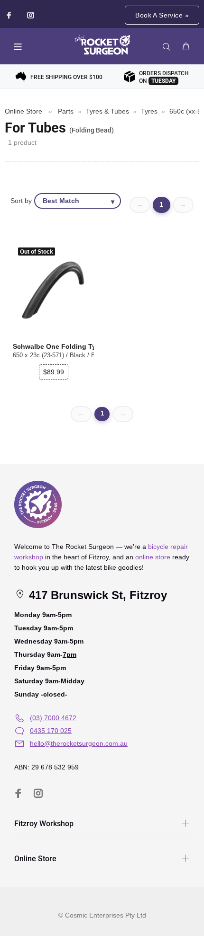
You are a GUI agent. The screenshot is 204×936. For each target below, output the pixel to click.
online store (152, 557)
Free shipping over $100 (66, 77)
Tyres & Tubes (107, 111)
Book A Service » (162, 15)
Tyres (149, 111)
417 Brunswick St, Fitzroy (96, 595)
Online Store (23, 111)
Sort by (21, 200)
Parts (66, 111)
